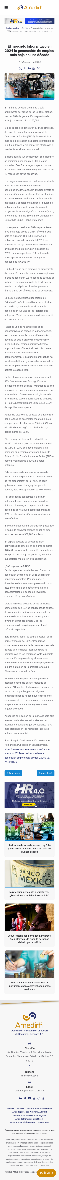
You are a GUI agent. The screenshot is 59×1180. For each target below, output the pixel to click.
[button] (6, 7)
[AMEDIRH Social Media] (15, 1098)
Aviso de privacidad (15, 1108)
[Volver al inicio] (29, 7)
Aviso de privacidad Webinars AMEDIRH (29, 1112)
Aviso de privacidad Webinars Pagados (29, 1115)
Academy (16, 28)
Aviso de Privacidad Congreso (22, 1122)
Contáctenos (43, 1122)
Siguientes (45, 773)
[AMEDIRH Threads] (43, 1098)
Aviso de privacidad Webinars (39, 1108)
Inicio (8, 28)
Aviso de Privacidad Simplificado (29, 1119)
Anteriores (14, 773)
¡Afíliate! (46, 1172)
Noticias (25, 28)
